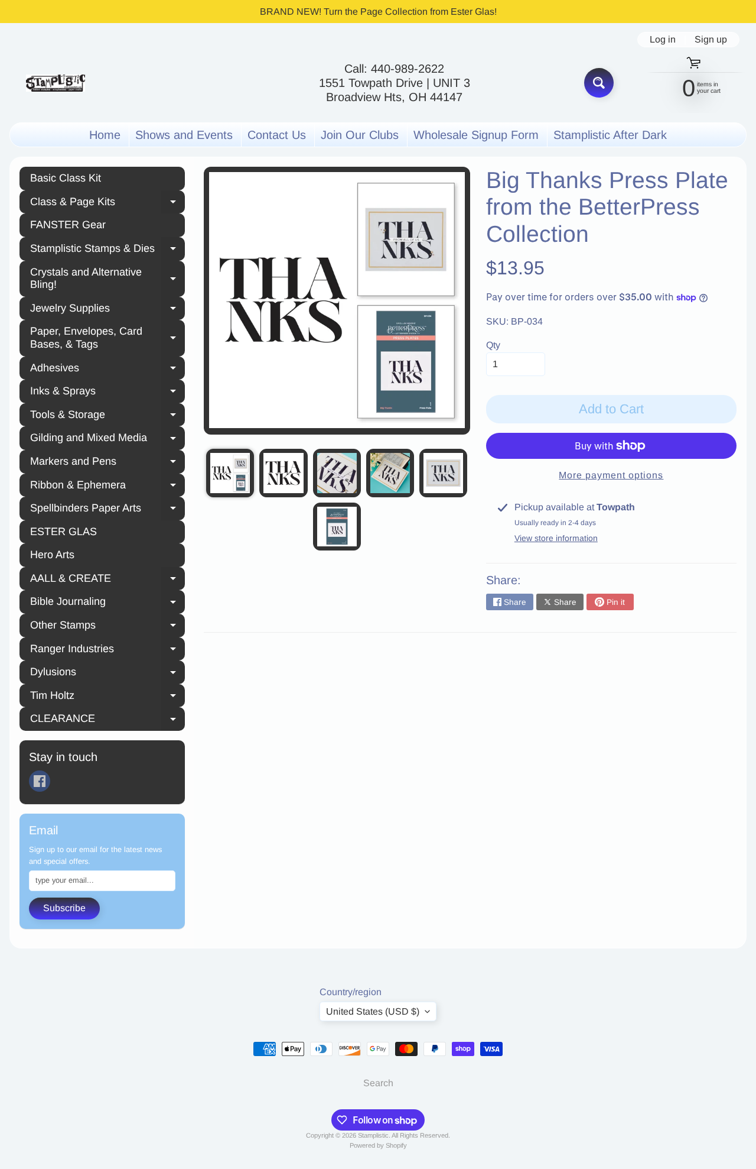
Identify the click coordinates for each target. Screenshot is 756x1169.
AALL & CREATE (107, 580)
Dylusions (107, 673)
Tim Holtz (107, 697)
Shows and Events (184, 134)
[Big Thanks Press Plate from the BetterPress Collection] (230, 473)
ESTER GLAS (63, 531)
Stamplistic (373, 1135)
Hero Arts (52, 555)
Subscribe (64, 908)
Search (378, 1083)
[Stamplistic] (55, 83)
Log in (663, 39)
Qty (493, 345)
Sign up (711, 39)
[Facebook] (39, 781)
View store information (556, 538)
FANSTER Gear (68, 225)
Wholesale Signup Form (476, 134)
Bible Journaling (107, 603)
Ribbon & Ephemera (107, 486)
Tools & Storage (107, 416)
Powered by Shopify (378, 1145)
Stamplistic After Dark (610, 134)
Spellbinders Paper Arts (107, 509)
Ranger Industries (107, 650)
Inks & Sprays (107, 392)
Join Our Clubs (360, 134)
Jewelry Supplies (107, 310)
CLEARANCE (107, 720)
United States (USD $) (372, 1011)
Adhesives (107, 369)
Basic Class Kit (65, 178)
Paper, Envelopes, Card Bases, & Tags (107, 337)
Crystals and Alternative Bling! (107, 278)
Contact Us (276, 134)
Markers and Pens (107, 463)
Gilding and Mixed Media (107, 439)
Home (104, 134)
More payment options (611, 475)
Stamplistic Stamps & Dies (107, 250)
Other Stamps (107, 626)
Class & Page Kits (107, 203)
